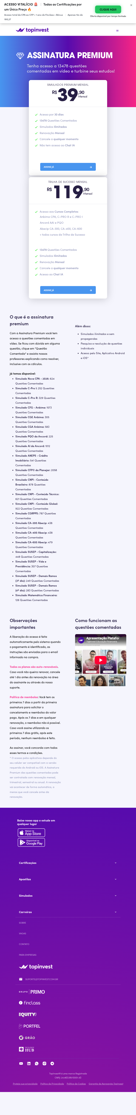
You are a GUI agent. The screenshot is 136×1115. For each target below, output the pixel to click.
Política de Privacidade (52, 1083)
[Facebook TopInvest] (37, 1064)
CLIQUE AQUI (108, 9)
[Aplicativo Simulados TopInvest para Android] (38, 833)
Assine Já (68, 167)
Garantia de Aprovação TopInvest (106, 1083)
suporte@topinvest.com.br (41, 979)
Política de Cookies (76, 1083)
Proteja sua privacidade (25, 1083)
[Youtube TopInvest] (21, 1064)
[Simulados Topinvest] (32, 32)
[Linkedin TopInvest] (29, 1064)
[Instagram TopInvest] (44, 1064)
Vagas (22, 933)
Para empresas (27, 954)
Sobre (22, 922)
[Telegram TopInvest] (52, 1064)
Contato (24, 944)
